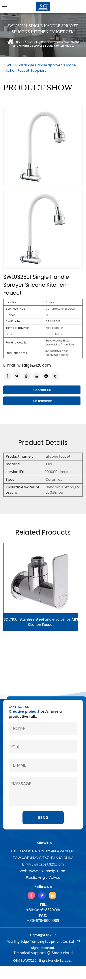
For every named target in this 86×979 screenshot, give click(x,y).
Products (33, 42)
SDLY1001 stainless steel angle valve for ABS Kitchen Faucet (41, 622)
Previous (1, 540)
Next (1, 633)
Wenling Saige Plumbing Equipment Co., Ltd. (41, 941)
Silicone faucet (51, 42)
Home (20, 42)
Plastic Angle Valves (43, 877)
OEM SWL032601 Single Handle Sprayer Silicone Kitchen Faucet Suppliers (43, 960)
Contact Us (42, 390)
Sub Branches (42, 401)
